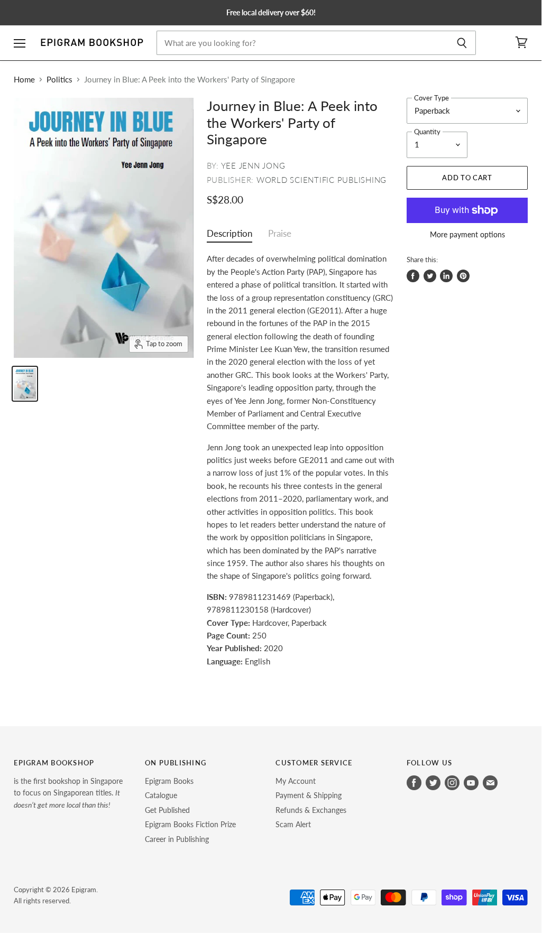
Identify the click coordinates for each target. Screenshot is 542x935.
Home (24, 79)
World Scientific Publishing (321, 179)
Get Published (167, 810)
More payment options (467, 234)
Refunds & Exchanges (310, 810)
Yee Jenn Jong (253, 165)
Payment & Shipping (308, 795)
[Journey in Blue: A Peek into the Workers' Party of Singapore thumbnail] (25, 384)
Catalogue (161, 795)
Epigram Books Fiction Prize (190, 824)
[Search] (462, 43)
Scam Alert (293, 824)
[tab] (229, 236)
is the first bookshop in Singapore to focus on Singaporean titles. (68, 792)
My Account (295, 780)
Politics (59, 79)
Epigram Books (169, 780)
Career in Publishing (177, 839)
